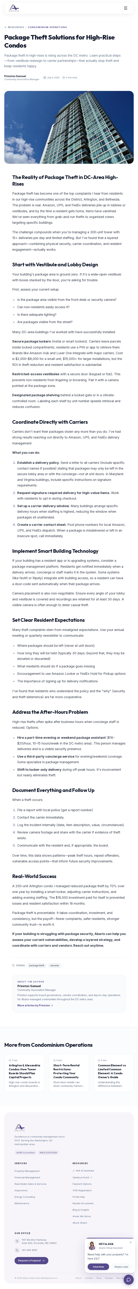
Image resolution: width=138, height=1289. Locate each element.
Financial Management (27, 1177)
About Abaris (80, 1222)
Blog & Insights (81, 1209)
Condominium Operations (47, 27)
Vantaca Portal (81, 1177)
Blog (99, 1278)
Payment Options (82, 1183)
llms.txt (119, 1278)
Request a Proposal (29, 1260)
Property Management (27, 1170)
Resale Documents (83, 1203)
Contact (89, 1278)
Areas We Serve (82, 1216)
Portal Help (79, 1196)
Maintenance (22, 1203)
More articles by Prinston (33, 1005)
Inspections (21, 1190)
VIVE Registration (82, 1190)
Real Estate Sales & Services (31, 1183)
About (78, 1278)
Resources (16, 27)
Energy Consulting (25, 1196)
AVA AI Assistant (85, 1170)
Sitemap (109, 1278)
